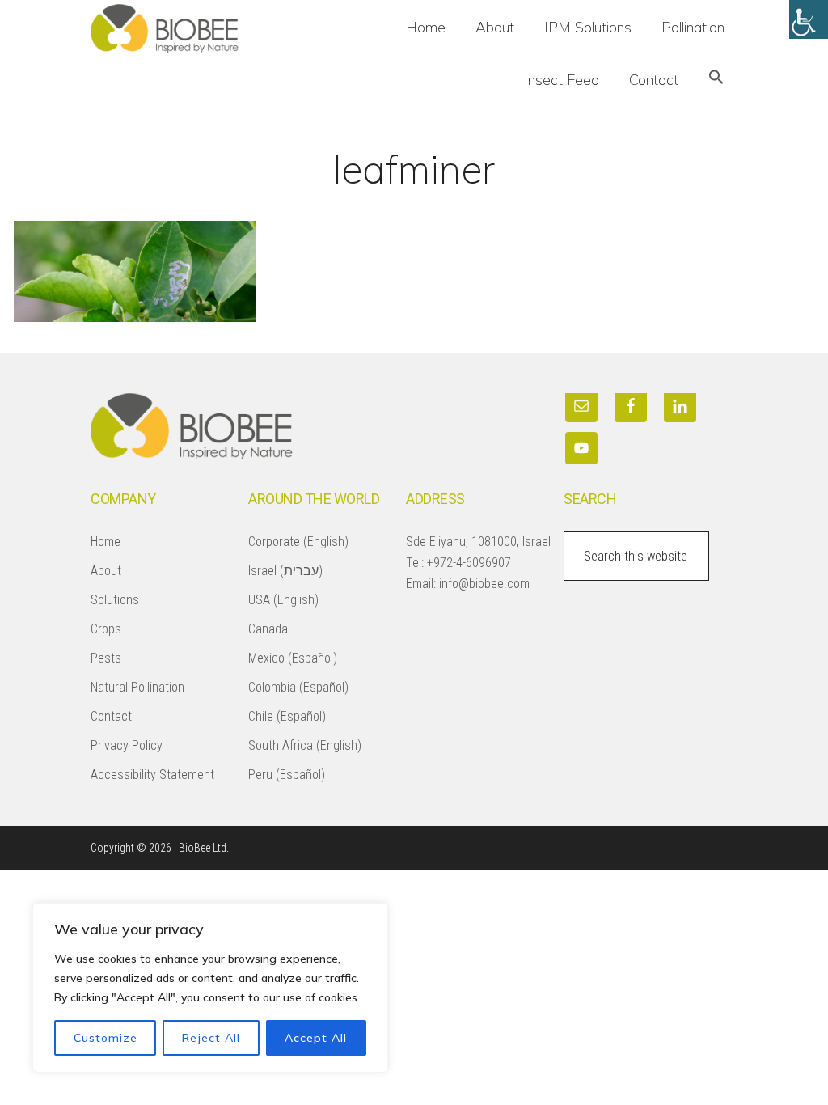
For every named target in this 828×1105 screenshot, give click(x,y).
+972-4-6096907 (469, 562)
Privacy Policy (127, 745)
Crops (106, 629)
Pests (106, 658)
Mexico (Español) (292, 658)
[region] (210, 988)
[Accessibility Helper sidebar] (808, 19)
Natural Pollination (137, 687)
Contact (111, 716)
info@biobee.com (484, 583)
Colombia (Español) (298, 687)
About (106, 570)
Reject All (211, 1038)
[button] (716, 79)
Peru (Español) (286, 774)
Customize (105, 1038)
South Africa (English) (304, 745)
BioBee (212, 28)
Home (105, 541)
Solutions (115, 600)
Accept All (316, 1038)
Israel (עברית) (285, 570)
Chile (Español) (287, 716)
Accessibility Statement (152, 774)
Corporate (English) (298, 541)
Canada (268, 629)
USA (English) (283, 600)
